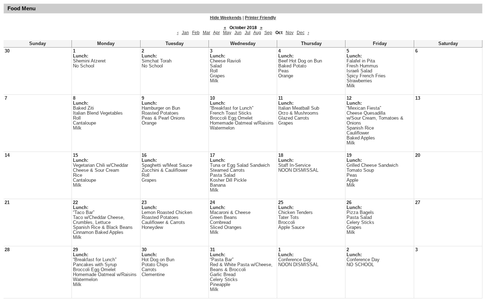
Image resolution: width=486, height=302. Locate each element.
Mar (206, 32)
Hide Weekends (226, 17)
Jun (238, 32)
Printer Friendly (260, 17)
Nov (290, 32)
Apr (216, 32)
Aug (257, 32)
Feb (196, 32)
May (227, 32)
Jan (185, 32)
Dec (301, 32)
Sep (268, 32)
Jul (247, 32)
